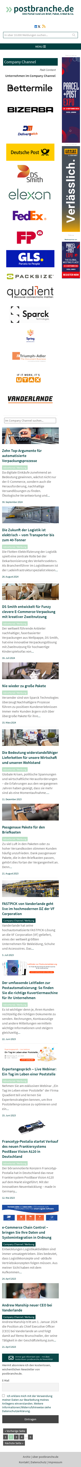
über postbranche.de (45, 1457)
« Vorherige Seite (15, 1431)
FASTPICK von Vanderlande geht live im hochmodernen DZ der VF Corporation (28, 908)
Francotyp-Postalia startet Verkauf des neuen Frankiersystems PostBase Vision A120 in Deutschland (30, 1149)
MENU (39, 46)
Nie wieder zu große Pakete (24, 685)
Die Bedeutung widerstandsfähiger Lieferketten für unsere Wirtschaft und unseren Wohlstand (30, 757)
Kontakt (24, 1462)
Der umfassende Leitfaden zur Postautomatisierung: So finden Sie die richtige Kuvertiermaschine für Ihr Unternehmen (30, 990)
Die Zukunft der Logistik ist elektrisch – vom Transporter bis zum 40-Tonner (28, 534)
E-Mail (5, 1380)
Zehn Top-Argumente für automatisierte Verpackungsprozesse (22, 455)
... (48, 495)
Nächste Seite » (14, 1443)
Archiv (27, 1457)
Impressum (55, 1462)
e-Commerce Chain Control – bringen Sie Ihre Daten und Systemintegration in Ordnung (26, 1232)
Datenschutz (38, 1462)
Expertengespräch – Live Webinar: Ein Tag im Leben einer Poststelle (29, 1071)
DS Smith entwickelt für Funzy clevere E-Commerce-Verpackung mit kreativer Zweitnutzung (28, 611)
